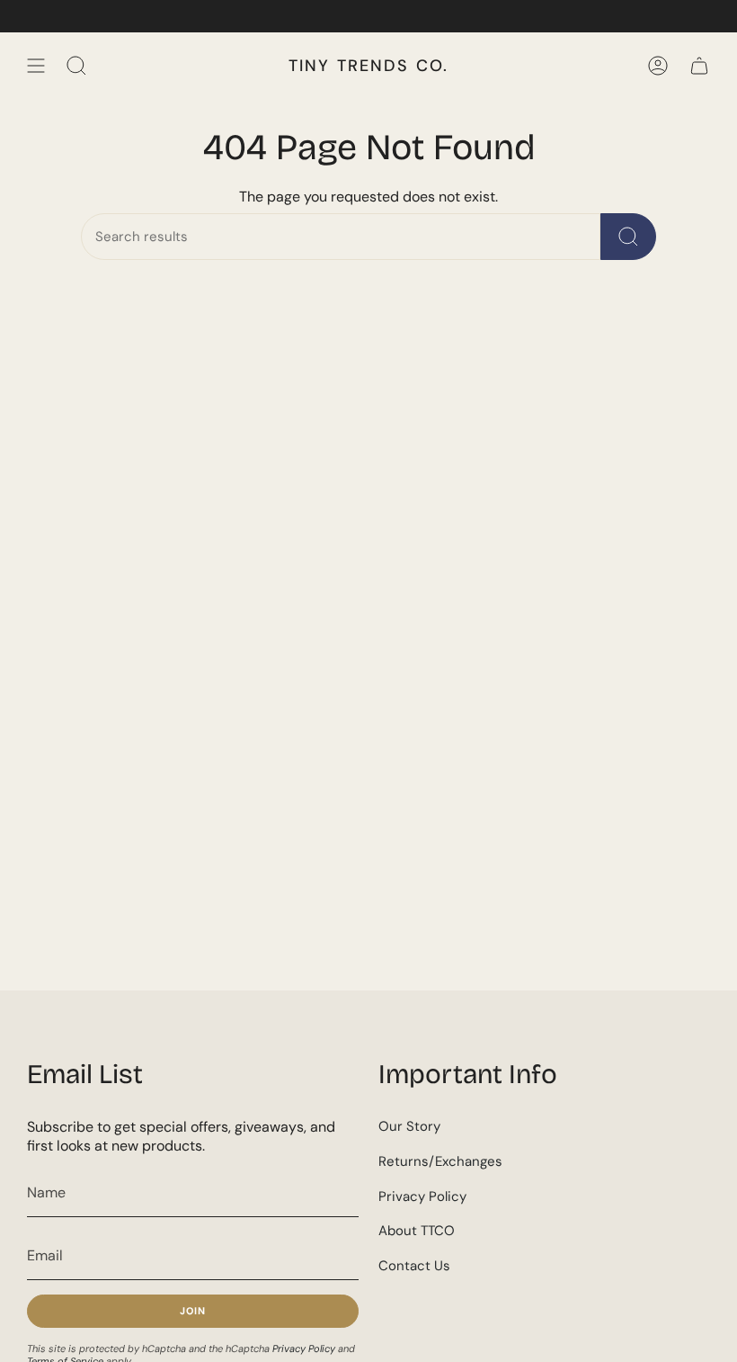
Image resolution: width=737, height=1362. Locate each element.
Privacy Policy (303, 1348)
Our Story (409, 1126)
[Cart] (699, 65)
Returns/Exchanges (440, 1161)
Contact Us (414, 1266)
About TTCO (416, 1231)
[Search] (628, 236)
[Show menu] (36, 65)
